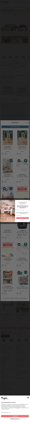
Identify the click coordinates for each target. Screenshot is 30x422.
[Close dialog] (29, 200)
